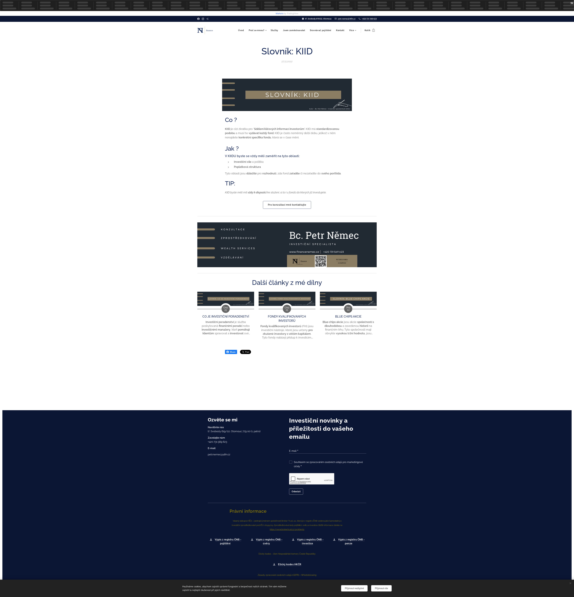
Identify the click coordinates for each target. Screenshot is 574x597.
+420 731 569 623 (369, 18)
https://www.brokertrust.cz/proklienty (287, 529)
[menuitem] (241, 30)
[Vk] (207, 18)
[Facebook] (198, 18)
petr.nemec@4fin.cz (346, 18)
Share (233, 352)
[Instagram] (203, 18)
